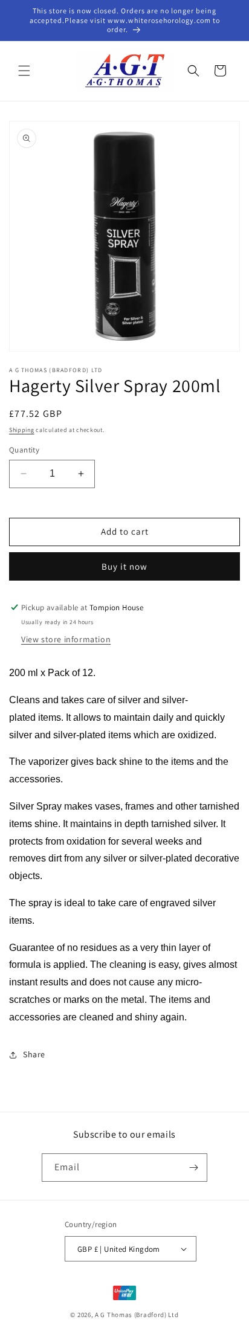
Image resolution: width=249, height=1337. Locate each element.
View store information (66, 639)
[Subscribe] (193, 1167)
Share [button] (34, 1054)
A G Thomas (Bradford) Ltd (137, 1314)
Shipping (21, 430)
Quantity (24, 450)
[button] (24, 70)
